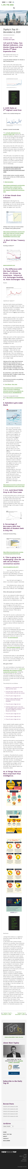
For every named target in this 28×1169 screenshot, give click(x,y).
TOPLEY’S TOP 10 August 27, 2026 (10, 1106)
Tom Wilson (8, 384)
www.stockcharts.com (9, 265)
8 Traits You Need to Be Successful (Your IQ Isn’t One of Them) (14, 923)
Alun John (14, 384)
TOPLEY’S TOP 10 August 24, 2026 (10, 1111)
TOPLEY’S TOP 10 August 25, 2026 (10, 1108)
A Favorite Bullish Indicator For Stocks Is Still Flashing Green (14, 97)
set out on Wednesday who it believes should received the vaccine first (14, 670)
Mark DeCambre (9, 182)
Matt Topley (11, 39)
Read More (13, 1073)
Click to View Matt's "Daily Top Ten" (14, 1037)
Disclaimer (6, 1140)
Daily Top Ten (7, 1134)
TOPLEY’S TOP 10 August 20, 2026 (10, 1116)
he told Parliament (13, 637)
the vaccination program (13, 647)
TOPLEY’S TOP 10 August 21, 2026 (10, 1113)
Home (4, 1132)
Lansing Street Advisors (15, 1061)
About (5, 1136)
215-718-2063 (8, 5)
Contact (6, 1138)
